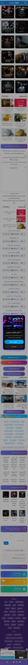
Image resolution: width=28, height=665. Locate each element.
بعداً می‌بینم (14, 346)
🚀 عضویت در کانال (14, 342)
